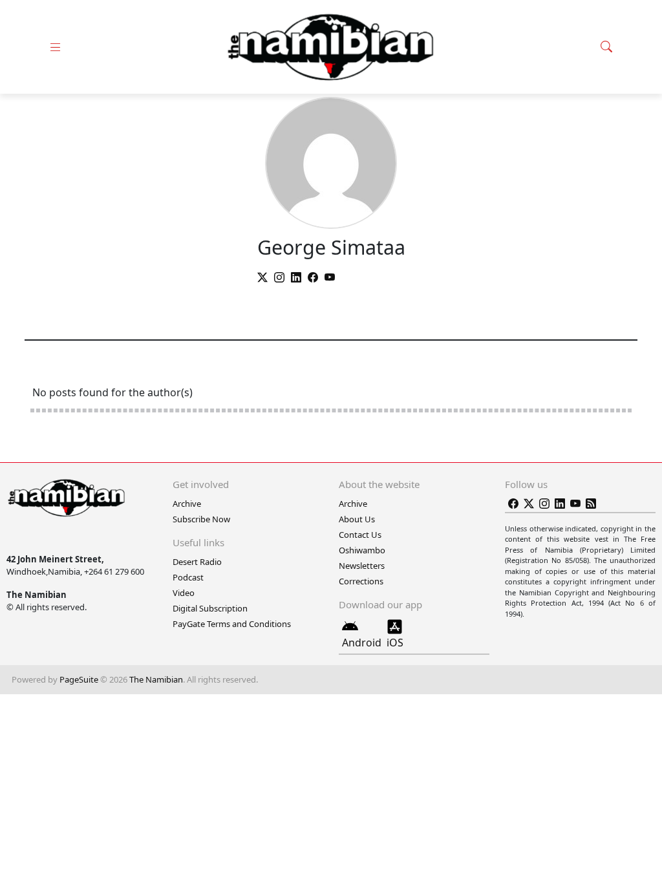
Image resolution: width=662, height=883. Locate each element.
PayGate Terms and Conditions (232, 624)
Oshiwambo (362, 550)
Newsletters (362, 565)
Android (361, 642)
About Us (357, 519)
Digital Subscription (210, 608)
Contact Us (360, 534)
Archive (187, 503)
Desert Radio (197, 562)
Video (184, 593)
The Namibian (156, 679)
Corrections (361, 581)
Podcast (188, 577)
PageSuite (78, 679)
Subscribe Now (201, 519)
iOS (395, 642)
